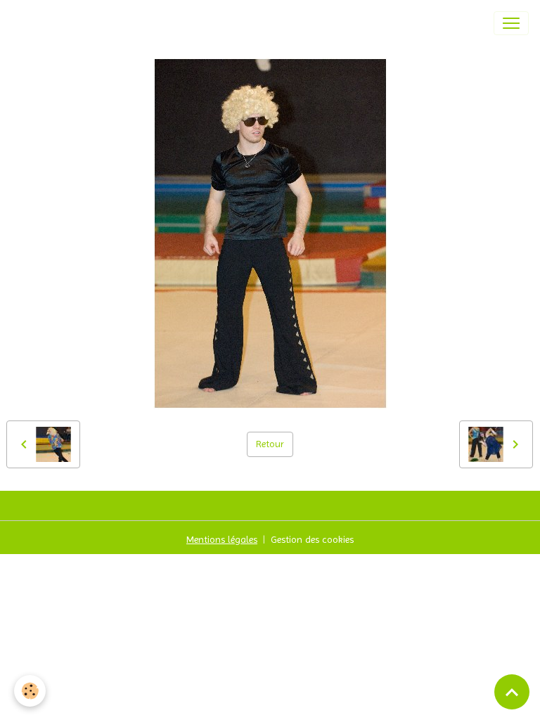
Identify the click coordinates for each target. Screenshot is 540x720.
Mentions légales (221, 539)
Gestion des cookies (312, 539)
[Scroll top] (511, 691)
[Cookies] (30, 691)
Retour (270, 443)
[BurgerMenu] (511, 23)
